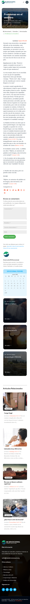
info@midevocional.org (11, 558)
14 (17, 283)
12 (11, 283)
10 (5, 283)
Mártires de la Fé (8, 575)
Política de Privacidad (9, 580)
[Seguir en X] (11, 589)
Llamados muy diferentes (13, 449)
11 (8, 283)
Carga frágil (8, 413)
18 (8, 286)
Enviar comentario (10, 236)
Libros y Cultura (8, 567)
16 (23, 283)
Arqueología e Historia (10, 577)
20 (14, 286)
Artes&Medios (19, 600)
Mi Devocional (10, 21)
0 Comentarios (17, 22)
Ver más (7, 319)
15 (20, 283)
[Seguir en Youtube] (14, 589)
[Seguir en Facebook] (3, 589)
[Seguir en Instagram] (7, 589)
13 (14, 283)
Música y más (7, 569)
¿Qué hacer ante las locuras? (13, 519)
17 (5, 286)
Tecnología (6, 572)
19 (11, 286)
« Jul (5, 293)
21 (17, 286)
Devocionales (7, 22)
